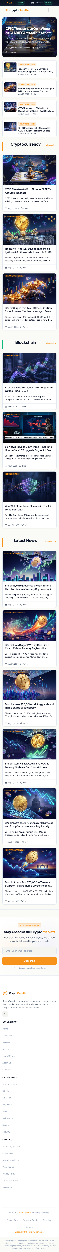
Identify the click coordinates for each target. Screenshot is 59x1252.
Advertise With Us (10, 1160)
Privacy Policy (8, 1173)
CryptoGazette (24, 1212)
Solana (5, 1125)
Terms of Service (10, 1180)
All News (49, 541)
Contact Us (7, 1153)
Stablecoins (7, 1118)
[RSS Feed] (5, 1014)
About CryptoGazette (12, 1146)
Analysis (6, 1049)
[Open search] (44, 10)
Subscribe (29, 960)
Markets (6, 1042)
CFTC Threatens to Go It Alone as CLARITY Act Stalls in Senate (28, 30)
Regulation (7, 1104)
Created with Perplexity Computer (29, 1232)
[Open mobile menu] (51, 10)
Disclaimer (7, 1187)
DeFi (4, 1111)
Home (5, 1028)
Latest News (8, 1035)
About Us (6, 1063)
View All (50, 145)
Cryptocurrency (15, 23)
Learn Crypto (8, 1056)
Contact (6, 1069)
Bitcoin (5, 1091)
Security (6, 1132)
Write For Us (8, 1167)
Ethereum (6, 1097)
